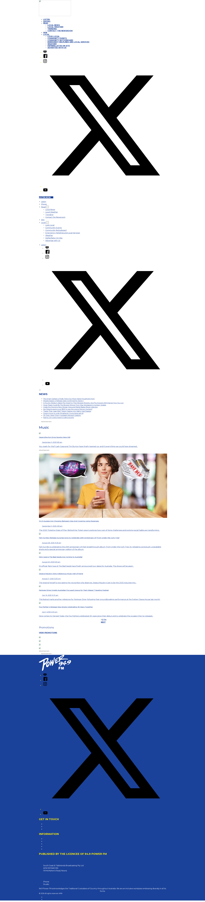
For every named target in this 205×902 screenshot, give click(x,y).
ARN (45, 897)
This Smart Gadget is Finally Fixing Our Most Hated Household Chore (69, 399)
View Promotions (48, 633)
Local (46, 35)
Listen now (45, 197)
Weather (52, 44)
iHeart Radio (48, 899)
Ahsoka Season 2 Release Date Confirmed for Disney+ (63, 401)
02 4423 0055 (55, 882)
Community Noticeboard (60, 40)
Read (45, 23)
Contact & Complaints (52, 824)
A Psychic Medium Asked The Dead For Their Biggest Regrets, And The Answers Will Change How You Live (83, 403)
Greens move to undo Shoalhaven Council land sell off (63, 413)
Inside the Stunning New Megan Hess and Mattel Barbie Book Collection (70, 407)
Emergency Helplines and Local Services (68, 42)
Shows (46, 21)
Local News (54, 25)
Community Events (57, 38)
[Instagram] (45, 63)
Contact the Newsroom (60, 31)
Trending (52, 29)
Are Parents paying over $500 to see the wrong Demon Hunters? (67, 409)
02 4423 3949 (55, 884)
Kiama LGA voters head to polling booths (58, 418)
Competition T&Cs (50, 841)
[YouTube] (45, 191)
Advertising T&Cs (50, 844)
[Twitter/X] (104, 186)
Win (45, 33)
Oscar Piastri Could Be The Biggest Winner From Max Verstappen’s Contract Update (74, 405)
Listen (46, 19)
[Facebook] (45, 58)
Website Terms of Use (52, 846)
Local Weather (55, 27)
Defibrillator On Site (59, 46)
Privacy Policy (49, 839)
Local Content (49, 849)
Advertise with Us (57, 48)
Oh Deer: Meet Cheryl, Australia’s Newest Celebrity (62, 415)
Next (103, 622)
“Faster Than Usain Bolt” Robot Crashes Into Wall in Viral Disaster (67, 411)
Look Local (54, 36)
